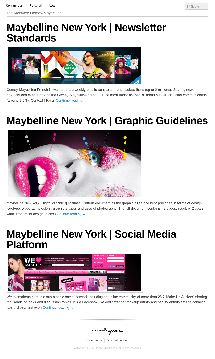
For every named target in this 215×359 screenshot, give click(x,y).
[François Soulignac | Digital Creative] (107, 0)
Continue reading (71, 100)
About (52, 5)
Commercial (14, 5)
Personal (36, 5)
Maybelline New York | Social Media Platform (91, 239)
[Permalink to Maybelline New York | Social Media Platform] (75, 291)
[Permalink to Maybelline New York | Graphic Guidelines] (75, 198)
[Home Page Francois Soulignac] (107, 336)
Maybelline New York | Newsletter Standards (86, 32)
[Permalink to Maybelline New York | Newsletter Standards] (75, 84)
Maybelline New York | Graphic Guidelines (107, 120)
